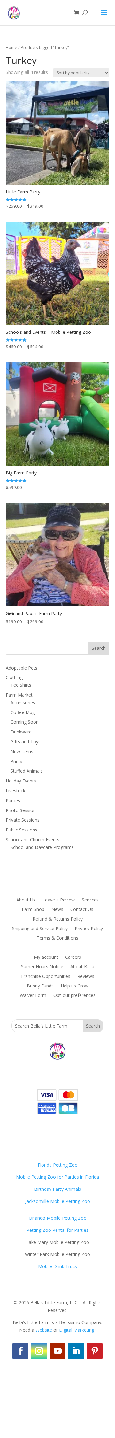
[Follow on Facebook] (20, 1351)
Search (99, 648)
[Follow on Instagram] (39, 1351)
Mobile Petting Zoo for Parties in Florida (57, 1177)
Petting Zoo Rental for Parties (57, 1230)
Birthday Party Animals (57, 1189)
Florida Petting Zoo (58, 1165)
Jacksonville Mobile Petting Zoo (57, 1201)
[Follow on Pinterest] (95, 1351)
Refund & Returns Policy (58, 919)
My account (46, 957)
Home (11, 47)
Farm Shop (33, 909)
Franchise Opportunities (45, 976)
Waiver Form (33, 995)
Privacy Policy (89, 928)
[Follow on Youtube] (57, 1351)
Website (43, 1330)
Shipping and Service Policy (40, 928)
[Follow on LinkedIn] (76, 1351)
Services (90, 900)
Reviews (85, 976)
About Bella (82, 967)
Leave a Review (58, 900)
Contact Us (81, 909)
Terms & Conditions (57, 938)
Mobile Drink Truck (57, 1266)
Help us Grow (74, 986)
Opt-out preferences (74, 995)
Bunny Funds (40, 986)
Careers (73, 957)
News (57, 909)
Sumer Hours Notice (42, 967)
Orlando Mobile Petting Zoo (58, 1218)
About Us (25, 900)
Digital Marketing (76, 1330)
